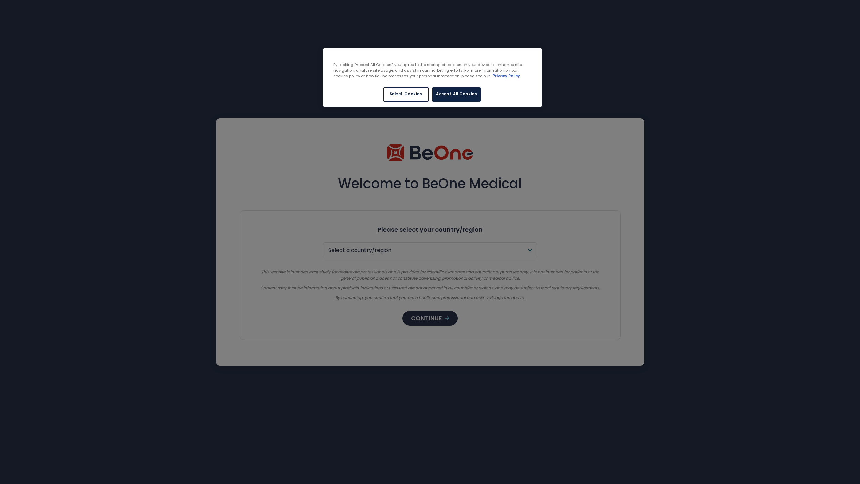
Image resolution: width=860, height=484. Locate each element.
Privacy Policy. (506, 76)
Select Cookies (406, 94)
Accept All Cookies (456, 94)
